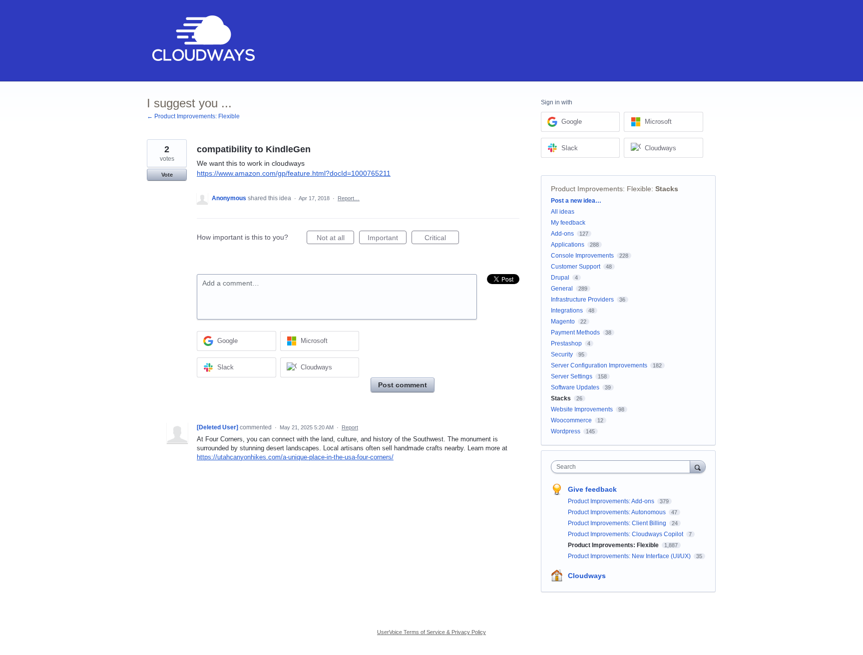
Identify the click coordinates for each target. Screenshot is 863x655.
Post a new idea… (576, 200)
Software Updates (575, 387)
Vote (167, 175)
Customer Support (575, 266)
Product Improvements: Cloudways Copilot (626, 534)
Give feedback (592, 489)
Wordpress (565, 431)
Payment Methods (575, 332)
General (562, 288)
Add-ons (562, 233)
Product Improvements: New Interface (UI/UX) (630, 556)
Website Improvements (582, 409)
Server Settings (571, 376)
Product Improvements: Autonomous (617, 512)
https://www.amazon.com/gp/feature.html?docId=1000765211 (294, 173)
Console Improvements (582, 255)
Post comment (402, 385)
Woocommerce (571, 420)
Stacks (666, 189)
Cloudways (587, 576)
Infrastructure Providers (582, 299)
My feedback (568, 222)
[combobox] (623, 466)
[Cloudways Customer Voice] (202, 40)
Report (350, 427)
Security (562, 354)
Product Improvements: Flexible (601, 189)
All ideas (562, 211)
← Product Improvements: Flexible (193, 116)
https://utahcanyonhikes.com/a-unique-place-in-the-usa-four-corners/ (295, 457)
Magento (563, 321)
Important (387, 239)
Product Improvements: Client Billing (618, 523)
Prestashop (566, 343)
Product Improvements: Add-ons (612, 501)
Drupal (560, 277)
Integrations (567, 310)
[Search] (698, 466)
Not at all (335, 239)
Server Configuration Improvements (599, 365)
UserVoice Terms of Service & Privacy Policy (431, 632)
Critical (442, 239)
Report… (349, 198)
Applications (567, 244)
